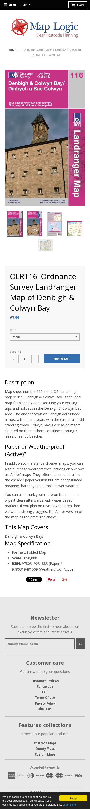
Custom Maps (45, 754)
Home (12, 50)
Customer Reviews (45, 680)
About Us (45, 708)
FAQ (45, 692)
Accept (74, 798)
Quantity (15, 352)
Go (80, 644)
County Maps (45, 748)
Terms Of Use (45, 697)
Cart (80, 5)
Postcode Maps (45, 743)
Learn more (69, 804)
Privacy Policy (45, 703)
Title (13, 330)
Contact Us (45, 686)
